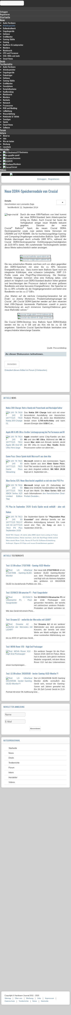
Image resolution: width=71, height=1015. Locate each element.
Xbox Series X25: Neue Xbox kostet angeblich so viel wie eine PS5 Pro (35, 480)
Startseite (5, 17)
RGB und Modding (10, 108)
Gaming (6, 42)
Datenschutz (10, 1001)
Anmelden (12, 364)
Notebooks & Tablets (11, 116)
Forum (3, 130)
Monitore (6, 47)
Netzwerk (6, 102)
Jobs (4, 138)
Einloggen (42, 179)
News (2, 20)
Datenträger (7, 75)
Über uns (18, 998)
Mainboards (7, 50)
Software (6, 127)
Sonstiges (7, 119)
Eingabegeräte (8, 31)
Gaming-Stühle (9, 39)
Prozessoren (8, 105)
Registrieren (53, 179)
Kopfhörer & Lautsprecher (13, 44)
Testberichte (6, 64)
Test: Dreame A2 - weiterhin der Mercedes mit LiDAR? (28, 619)
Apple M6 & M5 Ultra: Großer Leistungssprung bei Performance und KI (35, 432)
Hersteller (4, 149)
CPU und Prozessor (10, 53)
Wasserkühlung (9, 113)
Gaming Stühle (9, 80)
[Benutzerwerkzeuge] (61, 202)
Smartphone (8, 86)
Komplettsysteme (9, 89)
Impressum (49, 998)
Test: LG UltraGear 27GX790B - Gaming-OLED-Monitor (28, 565)
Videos (3, 170)
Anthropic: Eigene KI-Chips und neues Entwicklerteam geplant (29, 543)
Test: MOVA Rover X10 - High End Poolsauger (24, 646)
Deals (2, 61)
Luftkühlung (7, 110)
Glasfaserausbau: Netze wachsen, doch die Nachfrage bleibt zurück (32, 538)
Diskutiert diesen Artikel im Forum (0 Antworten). (26, 370)
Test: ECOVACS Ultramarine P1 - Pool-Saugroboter (27, 592)
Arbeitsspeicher (9, 25)
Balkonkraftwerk (9, 28)
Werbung (6, 144)
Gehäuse (6, 33)
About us (6, 135)
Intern (3, 133)
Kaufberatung (8, 91)
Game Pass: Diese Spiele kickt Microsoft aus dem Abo (28, 456)
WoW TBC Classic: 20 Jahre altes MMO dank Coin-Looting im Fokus (32, 535)
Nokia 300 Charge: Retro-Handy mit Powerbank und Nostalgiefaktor (34, 407)
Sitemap (8, 998)
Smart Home (8, 58)
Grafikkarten (8, 36)
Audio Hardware (9, 22)
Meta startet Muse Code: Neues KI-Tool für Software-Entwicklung (30, 540)
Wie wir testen (8, 141)
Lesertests (7, 146)
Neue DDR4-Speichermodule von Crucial (31, 191)
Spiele (5, 121)
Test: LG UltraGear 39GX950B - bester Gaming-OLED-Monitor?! (32, 673)
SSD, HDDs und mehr (11, 55)
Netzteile (6, 100)
